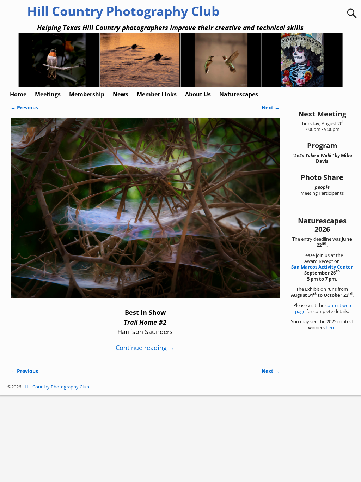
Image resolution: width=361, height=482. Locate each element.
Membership (86, 94)
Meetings (48, 94)
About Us (198, 94)
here (330, 327)
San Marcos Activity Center (322, 267)
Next (346, 61)
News (120, 94)
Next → (271, 107)
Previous (14, 61)
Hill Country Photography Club (123, 11)
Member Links (157, 94)
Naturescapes (238, 94)
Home (18, 94)
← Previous (24, 107)
